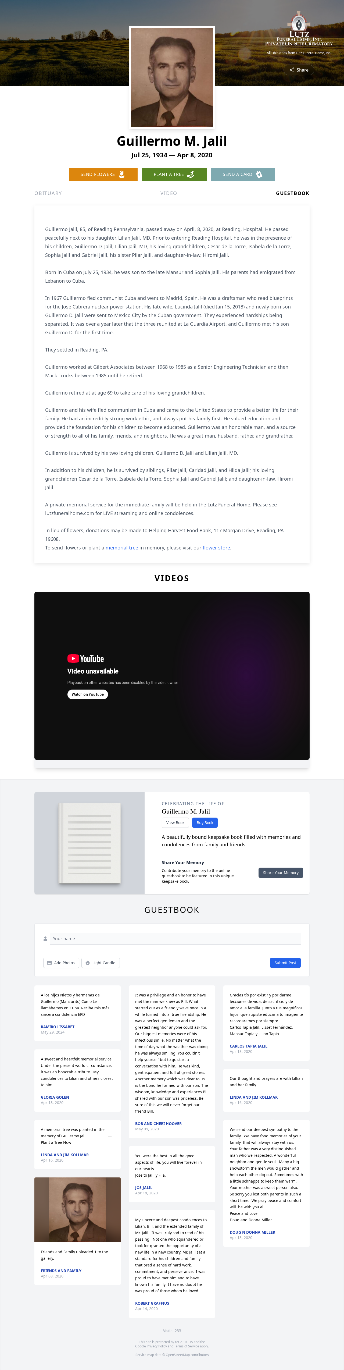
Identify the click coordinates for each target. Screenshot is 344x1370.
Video (168, 193)
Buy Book (205, 822)
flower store (216, 547)
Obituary (48, 193)
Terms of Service (186, 1346)
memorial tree (122, 547)
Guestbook (293, 193)
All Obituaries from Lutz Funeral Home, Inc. (299, 53)
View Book (175, 822)
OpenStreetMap (178, 1355)
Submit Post (285, 962)
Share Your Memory (281, 872)
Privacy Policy (157, 1346)
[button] (77, 1209)
